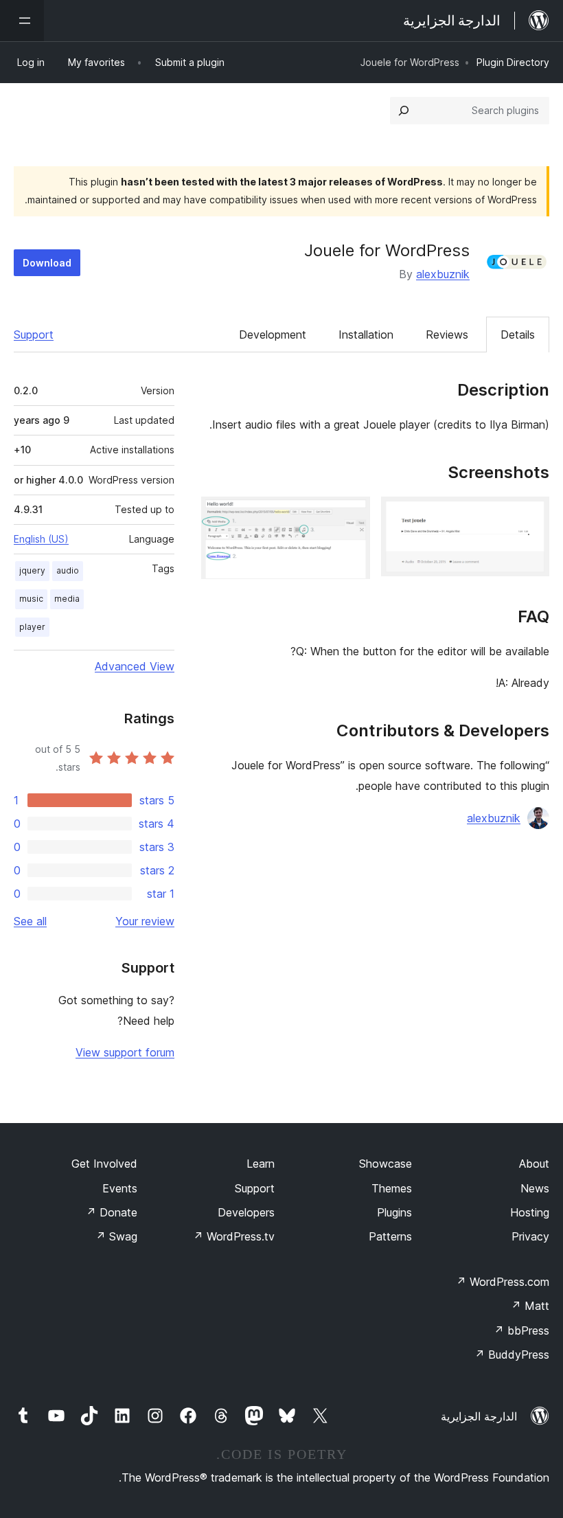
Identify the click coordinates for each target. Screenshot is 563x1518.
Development (272, 334)
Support (34, 334)
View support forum (125, 1052)
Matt (530, 1306)
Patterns (390, 1236)
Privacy (530, 1236)
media (67, 598)
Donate (111, 1212)
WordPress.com (502, 1282)
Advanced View (134, 666)
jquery (32, 570)
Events (119, 1188)
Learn (260, 1163)
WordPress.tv (234, 1236)
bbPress (521, 1330)
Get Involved (104, 1163)
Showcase (385, 1163)
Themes (391, 1188)
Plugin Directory (512, 62)
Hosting (529, 1212)
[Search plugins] (403, 110)
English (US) (41, 539)
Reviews (447, 334)
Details (518, 334)
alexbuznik (443, 274)
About (534, 1163)
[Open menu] (22, 20)
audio (67, 570)
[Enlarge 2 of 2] (351, 515)
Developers (246, 1212)
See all (30, 921)
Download (47, 263)
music (31, 598)
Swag (116, 1236)
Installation (365, 334)
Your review (144, 921)
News (534, 1188)
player (32, 627)
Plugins (394, 1212)
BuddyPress (511, 1354)
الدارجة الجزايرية (479, 1416)
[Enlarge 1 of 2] (531, 515)
